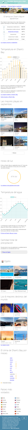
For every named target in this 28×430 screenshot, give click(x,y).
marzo (11, 362)
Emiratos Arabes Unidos (6, 342)
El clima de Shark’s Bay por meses (9, 233)
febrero (11, 360)
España (4, 406)
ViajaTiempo (3, 6)
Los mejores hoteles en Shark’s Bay (9, 94)
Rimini (2, 133)
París (2, 314)
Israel (18, 404)
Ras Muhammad (20, 291)
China (18, 413)
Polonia (18, 402)
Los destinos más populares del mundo (10, 185)
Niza (16, 119)
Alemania (5, 402)
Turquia (16, 329)
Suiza (4, 409)
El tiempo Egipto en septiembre (15, 6)
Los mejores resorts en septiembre (9, 42)
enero (11, 358)
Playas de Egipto (6, 252)
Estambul (18, 327)
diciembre (12, 380)
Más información (15, 428)
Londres (17, 314)
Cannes (17, 133)
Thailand (18, 400)
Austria (4, 400)
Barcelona (3, 119)
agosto (11, 372)
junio (11, 368)
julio (11, 370)
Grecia (18, 397)
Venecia (17, 341)
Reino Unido (17, 315)
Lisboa (3, 147)
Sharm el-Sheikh (6, 277)
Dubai (3, 341)
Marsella (17, 147)
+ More (14, 153)
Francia (2, 315)
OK (24, 418)
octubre (11, 376)
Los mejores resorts (5, 345)
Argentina (19, 409)
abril (11, 364)
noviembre (12, 378)
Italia (2, 329)
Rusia (18, 406)
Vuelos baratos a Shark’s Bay (8, 97)
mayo (11, 366)
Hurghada (18, 277)
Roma (3, 327)
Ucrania (4, 404)
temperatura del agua (13, 31)
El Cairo (3, 291)
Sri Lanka (19, 411)
